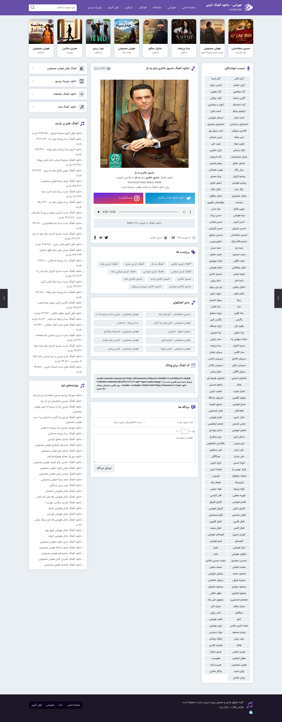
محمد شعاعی (239, 567)
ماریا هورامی (239, 548)
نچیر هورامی (215, 626)
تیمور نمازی (215, 183)
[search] (32, 7)
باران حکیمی (216, 150)
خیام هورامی (215, 268)
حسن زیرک (215, 215)
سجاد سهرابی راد (239, 339)
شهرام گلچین (239, 398)
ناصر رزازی (216, 613)
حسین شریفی (239, 228)
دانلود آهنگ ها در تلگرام (171, 198)
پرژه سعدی (215, 176)
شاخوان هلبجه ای (216, 378)
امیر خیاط (239, 137)
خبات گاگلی (239, 261)
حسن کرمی (239, 222)
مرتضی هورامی (215, 574)
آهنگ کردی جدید (134, 264)
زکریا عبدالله (216, 326)
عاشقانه (157, 7)
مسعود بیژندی (239, 587)
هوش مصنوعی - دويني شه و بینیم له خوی (116, 314)
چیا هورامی (239, 215)
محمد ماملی (216, 567)
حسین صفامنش (239, 235)
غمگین (128, 7)
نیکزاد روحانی (215, 639)
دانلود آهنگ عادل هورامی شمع (65, 508)
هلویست (215, 658)
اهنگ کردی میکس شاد (123, 272)
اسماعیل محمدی (215, 124)
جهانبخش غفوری (215, 202)
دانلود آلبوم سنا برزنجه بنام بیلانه (64, 150)
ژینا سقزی (239, 333)
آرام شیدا (215, 79)
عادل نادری (239, 417)
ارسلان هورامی (216, 118)
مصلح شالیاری (239, 593)
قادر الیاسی (215, 495)
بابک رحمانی (239, 150)
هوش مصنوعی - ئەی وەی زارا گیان (172, 323)
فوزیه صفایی (239, 495)
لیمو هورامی (216, 541)
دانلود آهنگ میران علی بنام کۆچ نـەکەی (61, 250)
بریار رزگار (239, 170)
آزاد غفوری (216, 92)
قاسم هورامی (239, 502)
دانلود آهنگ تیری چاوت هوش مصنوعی (61, 542)
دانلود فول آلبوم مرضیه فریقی (66, 133)
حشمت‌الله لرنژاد (239, 241)
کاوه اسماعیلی (216, 515)
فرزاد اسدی (239, 463)
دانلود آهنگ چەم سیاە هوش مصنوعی (61, 181)
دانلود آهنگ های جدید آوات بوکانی (63, 325)
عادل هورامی (215, 417)
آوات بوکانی (216, 98)
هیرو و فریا (215, 665)
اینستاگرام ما (126, 198)
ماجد (215, 554)
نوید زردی (239, 639)
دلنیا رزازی (216, 281)
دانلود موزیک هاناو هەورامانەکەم (64, 457)
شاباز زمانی (215, 372)
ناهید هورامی (216, 619)
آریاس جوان (216, 85)
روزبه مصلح (216, 313)
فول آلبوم (113, 7)
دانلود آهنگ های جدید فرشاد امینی (63, 367)
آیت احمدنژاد (239, 105)
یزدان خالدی (239, 678)
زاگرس (239, 320)
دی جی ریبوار (215, 287)
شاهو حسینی (215, 385)
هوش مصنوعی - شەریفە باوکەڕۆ (121, 331)
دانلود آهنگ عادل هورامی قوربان (64, 514)
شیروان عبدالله (216, 398)
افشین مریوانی (239, 131)
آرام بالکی (239, 79)
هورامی (172, 7)
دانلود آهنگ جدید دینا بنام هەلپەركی (62, 223)
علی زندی (239, 450)
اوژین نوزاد (239, 144)
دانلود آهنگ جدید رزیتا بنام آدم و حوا (62, 192)
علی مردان (239, 456)
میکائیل (239, 613)
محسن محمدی (239, 561)
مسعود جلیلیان (215, 587)
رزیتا (239, 300)
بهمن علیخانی (216, 170)
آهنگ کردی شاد (109, 264)
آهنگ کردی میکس (181, 272)
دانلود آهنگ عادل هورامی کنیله (65, 536)
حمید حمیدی (239, 255)
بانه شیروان (216, 157)
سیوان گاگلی (239, 372)
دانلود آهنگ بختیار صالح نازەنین (65, 439)
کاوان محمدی (239, 515)
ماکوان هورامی (239, 554)
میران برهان (239, 606)
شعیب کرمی (216, 391)
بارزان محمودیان (239, 157)
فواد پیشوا (239, 489)
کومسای (239, 541)
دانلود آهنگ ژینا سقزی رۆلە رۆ (65, 202)
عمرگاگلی (215, 456)
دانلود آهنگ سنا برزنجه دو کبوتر (64, 319)
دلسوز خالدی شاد (133, 279)
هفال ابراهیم (239, 658)
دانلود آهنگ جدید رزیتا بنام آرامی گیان (61, 282)
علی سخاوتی (215, 450)
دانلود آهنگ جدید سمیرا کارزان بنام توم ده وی (57, 234)
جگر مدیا (239, 189)
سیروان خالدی (239, 359)
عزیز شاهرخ (216, 437)
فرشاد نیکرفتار (239, 476)
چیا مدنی (215, 209)
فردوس (215, 476)
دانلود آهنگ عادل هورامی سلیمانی (63, 491)
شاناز (239, 385)
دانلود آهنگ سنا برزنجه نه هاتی (65, 261)
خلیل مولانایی (239, 268)
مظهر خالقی (216, 593)
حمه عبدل (216, 248)
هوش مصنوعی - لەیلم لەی (176, 340)
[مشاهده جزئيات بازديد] (251, 714)
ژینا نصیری (216, 333)
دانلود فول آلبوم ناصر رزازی (67, 244)
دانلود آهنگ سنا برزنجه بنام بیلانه (64, 292)
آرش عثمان (239, 85)
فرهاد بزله (216, 482)
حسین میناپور (216, 235)
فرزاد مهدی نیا (239, 469)
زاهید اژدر (239, 326)
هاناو (239, 645)
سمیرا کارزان (239, 346)
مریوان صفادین (215, 580)
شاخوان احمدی (239, 378)
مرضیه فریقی (239, 580)
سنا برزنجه (216, 346)
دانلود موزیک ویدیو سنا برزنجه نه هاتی (61, 428)
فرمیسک (239, 482)
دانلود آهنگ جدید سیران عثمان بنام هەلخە (59, 335)
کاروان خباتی (239, 509)
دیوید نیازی (215, 294)
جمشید (239, 202)
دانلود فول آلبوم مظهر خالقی (66, 313)
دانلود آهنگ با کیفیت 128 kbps (144, 223)
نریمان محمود (239, 632)
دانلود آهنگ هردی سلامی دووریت (63, 503)
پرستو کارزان (239, 176)
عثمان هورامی (239, 430)
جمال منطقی (215, 196)
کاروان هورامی (216, 509)
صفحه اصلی (188, 7)
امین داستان (215, 137)
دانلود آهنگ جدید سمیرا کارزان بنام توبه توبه (58, 346)
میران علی (216, 606)
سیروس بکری (239, 365)
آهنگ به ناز (157, 264)
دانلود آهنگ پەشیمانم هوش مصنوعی (61, 553)
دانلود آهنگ (158, 187)
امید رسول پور (216, 131)
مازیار (215, 548)
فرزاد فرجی (215, 463)
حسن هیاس (215, 222)
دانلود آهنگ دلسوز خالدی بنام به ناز (168, 68)
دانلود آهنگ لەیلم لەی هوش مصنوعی (61, 451)
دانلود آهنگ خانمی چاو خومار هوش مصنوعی (58, 462)
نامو (239, 619)
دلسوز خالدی (215, 274)
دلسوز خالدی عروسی (180, 286)
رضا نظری (239, 313)
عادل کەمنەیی (216, 411)
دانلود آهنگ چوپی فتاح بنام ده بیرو (63, 171)
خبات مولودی (215, 261)
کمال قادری (239, 522)
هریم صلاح (215, 652)
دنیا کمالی (216, 307)
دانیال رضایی (239, 287)
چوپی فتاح (239, 209)
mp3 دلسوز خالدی (181, 264)
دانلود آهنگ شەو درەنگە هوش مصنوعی (60, 548)
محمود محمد (239, 574)
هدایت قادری (215, 645)
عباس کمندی (239, 424)
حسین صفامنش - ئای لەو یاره (174, 314)
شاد (60, 705)
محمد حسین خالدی (216, 561)
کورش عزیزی (239, 535)
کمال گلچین (216, 522)
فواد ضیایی (215, 489)
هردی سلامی (239, 652)
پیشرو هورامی (239, 183)
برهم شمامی (215, 163)
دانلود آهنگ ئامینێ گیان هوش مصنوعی (60, 559)
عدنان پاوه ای (215, 430)
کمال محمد (215, 528)
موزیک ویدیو (95, 7)
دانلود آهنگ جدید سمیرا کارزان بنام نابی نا (59, 271)
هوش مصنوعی (239, 665)
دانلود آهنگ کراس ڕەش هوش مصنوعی (60, 474)
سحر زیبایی (215, 339)
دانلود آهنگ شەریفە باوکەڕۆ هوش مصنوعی (58, 445)
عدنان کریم (239, 437)
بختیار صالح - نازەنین (179, 331)
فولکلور (143, 7)
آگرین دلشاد (239, 98)
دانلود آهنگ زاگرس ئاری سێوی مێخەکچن (60, 303)
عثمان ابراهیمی (215, 424)
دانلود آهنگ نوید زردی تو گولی (65, 485)
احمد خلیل (215, 111)
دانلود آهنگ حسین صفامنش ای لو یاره (61, 401)
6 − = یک (185, 431)
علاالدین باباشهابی (216, 443)
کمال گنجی (239, 528)
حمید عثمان (216, 255)
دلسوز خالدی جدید (160, 279)
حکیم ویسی (216, 241)
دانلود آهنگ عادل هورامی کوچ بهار (63, 530)
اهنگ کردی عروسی (153, 272)
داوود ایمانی (239, 274)
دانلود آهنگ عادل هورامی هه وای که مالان (59, 497)
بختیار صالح (239, 163)
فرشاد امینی (216, 469)
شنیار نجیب (239, 391)
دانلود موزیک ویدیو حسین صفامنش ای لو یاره (57, 395)
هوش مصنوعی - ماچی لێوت (175, 349)
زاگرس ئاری (215, 320)
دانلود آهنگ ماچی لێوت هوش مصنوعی (61, 468)
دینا (239, 307)
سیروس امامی (216, 359)
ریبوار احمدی (215, 300)
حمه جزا (239, 248)
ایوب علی (215, 144)
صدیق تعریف (215, 404)
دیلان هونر (239, 294)
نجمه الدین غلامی (239, 626)
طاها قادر (239, 411)
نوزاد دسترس (215, 632)
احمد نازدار (239, 118)
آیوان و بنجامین (216, 105)
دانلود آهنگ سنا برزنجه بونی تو (65, 139)
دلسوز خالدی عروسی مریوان (147, 286)
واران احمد (239, 671)
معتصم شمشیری (239, 600)
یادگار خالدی (216, 671)
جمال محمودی (239, 196)
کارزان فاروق (216, 502)
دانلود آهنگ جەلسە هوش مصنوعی (63, 565)
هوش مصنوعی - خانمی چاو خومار (120, 340)
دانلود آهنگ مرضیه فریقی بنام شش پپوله (59, 160)
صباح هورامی (239, 404)
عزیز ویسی (239, 443)
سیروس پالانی (216, 365)
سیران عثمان (215, 352)
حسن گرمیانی (216, 228)
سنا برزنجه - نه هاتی (128, 323)
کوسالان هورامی (216, 535)
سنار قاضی (239, 352)
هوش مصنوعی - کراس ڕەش (123, 349)
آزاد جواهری (239, 92)
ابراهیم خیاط (239, 111)
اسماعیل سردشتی (239, 124)
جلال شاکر (216, 189)
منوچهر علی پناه (215, 600)
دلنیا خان (239, 281)
